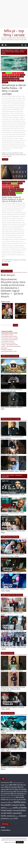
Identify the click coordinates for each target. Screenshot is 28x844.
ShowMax (11, 818)
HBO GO (16, 785)
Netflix (14, 73)
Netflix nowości (12, 805)
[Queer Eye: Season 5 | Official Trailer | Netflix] (13, 605)
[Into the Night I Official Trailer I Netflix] (13, 623)
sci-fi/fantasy (5, 193)
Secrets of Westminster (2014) (11, 144)
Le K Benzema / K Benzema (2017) (9, 125)
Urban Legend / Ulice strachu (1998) (9, 147)
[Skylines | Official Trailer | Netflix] (13, 565)
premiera (4, 818)
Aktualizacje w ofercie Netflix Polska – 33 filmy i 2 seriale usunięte (14, 89)
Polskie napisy (20, 76)
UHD (16, 818)
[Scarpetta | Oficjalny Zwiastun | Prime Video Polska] (13, 505)
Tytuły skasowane (6, 80)
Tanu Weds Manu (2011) (15, 146)
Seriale (17, 78)
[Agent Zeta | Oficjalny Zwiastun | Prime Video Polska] (13, 486)
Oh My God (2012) (19, 134)
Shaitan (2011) (21, 144)
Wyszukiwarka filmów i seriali (9, 333)
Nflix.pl (17, 74)
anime (13, 782)
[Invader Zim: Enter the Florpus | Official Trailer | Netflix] (13, 581)
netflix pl (22, 231)
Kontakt (3, 827)
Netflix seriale (11, 132)
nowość (22, 815)
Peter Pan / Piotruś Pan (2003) (8, 235)
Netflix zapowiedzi (18, 132)
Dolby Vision (5, 785)
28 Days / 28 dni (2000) (16, 98)
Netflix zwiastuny (8, 816)
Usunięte (14, 80)
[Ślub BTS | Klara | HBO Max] (13, 447)
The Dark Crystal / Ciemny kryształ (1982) (10, 251)
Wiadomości (18, 193)
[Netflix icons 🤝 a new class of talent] (13, 663)
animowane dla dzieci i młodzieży (10, 181)
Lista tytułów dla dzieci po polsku (10, 338)
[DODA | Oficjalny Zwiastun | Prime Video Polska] (13, 523)
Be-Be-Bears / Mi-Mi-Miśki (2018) (12, 109)
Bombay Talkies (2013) (15, 214)
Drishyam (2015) (14, 115)
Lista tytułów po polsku (7, 334)
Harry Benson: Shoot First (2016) (8, 121)
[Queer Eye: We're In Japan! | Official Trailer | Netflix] (13, 639)
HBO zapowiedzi (18, 799)
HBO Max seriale (15, 795)
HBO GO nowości (11, 787)
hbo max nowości (7, 795)
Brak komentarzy (18, 96)
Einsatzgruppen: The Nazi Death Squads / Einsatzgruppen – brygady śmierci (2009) (13, 117)
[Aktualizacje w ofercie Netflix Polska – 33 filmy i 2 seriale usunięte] (14, 57)
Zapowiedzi (5, 82)
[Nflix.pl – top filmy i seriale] (2, 45)
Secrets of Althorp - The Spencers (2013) (13, 140)
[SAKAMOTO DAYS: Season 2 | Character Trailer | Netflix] (13, 699)
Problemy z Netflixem (7, 349)
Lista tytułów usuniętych (8, 341)
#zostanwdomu (5, 782)
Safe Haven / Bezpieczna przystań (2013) (17, 239)
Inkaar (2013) (8, 123)
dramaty (4, 183)
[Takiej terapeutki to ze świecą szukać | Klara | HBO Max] (13, 429)
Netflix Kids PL (20, 73)
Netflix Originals (9, 808)
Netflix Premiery (13, 810)
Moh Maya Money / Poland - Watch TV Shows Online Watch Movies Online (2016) (13, 229)
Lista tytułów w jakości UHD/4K (9, 336)
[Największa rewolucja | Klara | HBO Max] (13, 463)
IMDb (12, 802)
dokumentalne (21, 181)
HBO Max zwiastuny (11, 797)
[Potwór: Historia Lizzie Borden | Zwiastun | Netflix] (13, 399)
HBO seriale (9, 799)
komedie (20, 183)
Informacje (9, 73)
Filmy (4, 73)
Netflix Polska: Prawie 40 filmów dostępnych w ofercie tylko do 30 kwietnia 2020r (13, 199)
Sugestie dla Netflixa (7, 331)
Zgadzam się (19, 842)
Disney (16, 782)
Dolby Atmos (20, 782)
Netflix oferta (4, 132)
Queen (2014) (5, 138)
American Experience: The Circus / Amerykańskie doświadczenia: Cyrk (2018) (13, 103)
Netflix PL (5, 74)
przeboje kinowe (6, 191)
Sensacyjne (12, 193)
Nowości (17, 816)
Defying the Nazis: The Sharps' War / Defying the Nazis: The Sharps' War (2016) (13, 216)
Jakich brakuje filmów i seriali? (9, 351)
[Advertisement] (14, 14)
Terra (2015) (23, 146)
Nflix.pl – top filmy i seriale (14, 32)
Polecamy (22, 74)
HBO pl (17, 797)
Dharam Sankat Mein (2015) (13, 218)
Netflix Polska (11, 74)
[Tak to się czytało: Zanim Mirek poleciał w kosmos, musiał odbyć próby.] (13, 382)
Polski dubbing (6, 76)
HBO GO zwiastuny (17, 794)
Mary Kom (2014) (8, 126)
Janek (11, 96)
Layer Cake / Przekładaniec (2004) (18, 123)
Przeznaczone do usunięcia (8, 78)
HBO (11, 785)
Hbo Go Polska (20, 789)
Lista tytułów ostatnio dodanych (10, 339)
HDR (8, 802)
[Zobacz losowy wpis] (25, 45)
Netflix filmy (22, 130)
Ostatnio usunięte (5, 301)
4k (11, 782)
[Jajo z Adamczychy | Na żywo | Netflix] (13, 366)
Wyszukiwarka (20, 80)
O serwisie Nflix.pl (5, 830)
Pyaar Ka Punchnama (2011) (18, 136)
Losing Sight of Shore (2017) (8, 226)
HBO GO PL (18, 121)
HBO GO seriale (18, 791)
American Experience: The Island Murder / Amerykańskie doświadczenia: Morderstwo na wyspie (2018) (13, 107)
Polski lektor (12, 76)
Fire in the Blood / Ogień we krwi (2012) (17, 119)
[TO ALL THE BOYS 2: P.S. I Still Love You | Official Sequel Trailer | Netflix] (13, 546)
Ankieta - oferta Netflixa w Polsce (10, 344)
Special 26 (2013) (5, 146)
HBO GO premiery (7, 791)
